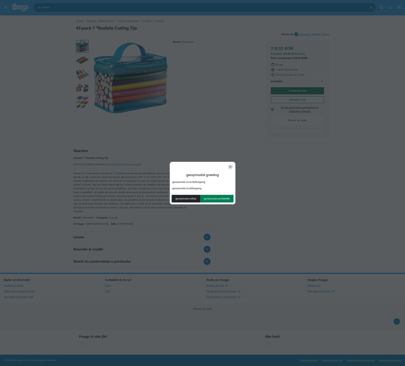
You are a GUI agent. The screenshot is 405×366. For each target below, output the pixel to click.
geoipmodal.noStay (185, 198)
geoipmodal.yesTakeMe (217, 198)
